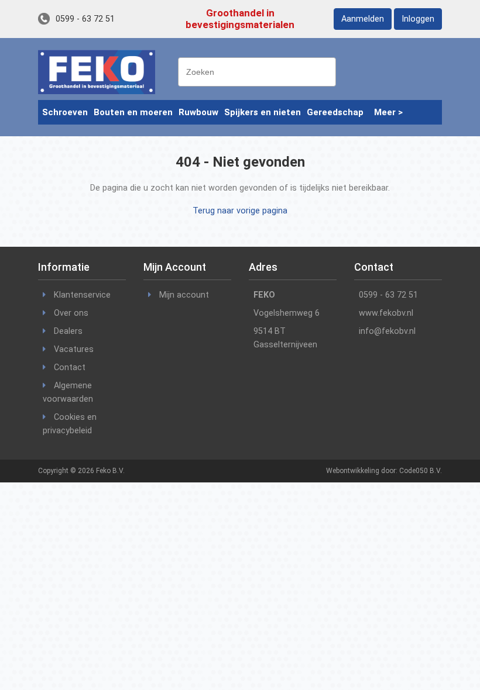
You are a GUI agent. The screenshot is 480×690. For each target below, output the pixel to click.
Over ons (71, 313)
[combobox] (257, 72)
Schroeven (65, 112)
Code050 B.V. (420, 471)
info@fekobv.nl (387, 331)
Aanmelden (362, 19)
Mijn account (184, 295)
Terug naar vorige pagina (240, 211)
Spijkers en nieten (262, 112)
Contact (69, 367)
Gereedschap (335, 112)
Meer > (388, 112)
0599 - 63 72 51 (85, 19)
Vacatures (74, 349)
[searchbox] (260, 70)
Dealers (68, 331)
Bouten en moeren (133, 112)
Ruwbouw (198, 112)
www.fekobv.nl (386, 313)
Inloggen (418, 19)
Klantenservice (82, 295)
